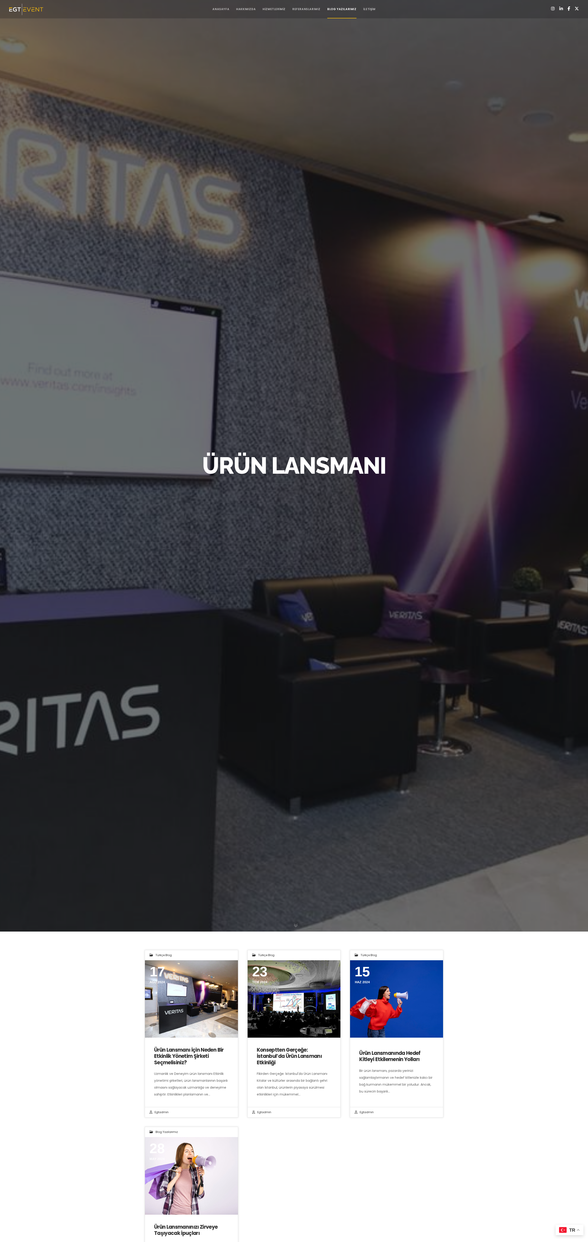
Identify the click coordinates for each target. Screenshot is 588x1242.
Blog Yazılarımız (166, 1132)
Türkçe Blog (163, 955)
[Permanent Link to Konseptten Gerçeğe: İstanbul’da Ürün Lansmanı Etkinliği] (294, 999)
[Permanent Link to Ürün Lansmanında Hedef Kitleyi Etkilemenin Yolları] (396, 999)
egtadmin (162, 1112)
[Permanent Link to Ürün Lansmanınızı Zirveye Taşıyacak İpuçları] (191, 1175)
